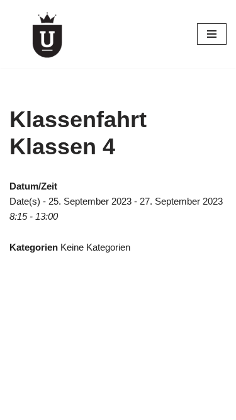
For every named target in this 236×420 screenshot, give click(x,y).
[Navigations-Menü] (212, 34)
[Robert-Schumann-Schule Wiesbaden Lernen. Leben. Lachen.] (47, 34)
